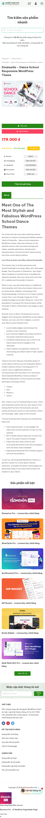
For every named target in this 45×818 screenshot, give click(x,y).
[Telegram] (12, 723)
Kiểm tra (30, 174)
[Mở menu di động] (41, 3)
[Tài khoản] (35, 3)
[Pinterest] (8, 723)
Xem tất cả (22, 673)
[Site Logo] (10, 3)
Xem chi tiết (30, 161)
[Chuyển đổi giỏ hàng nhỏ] (29, 3)
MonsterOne (16, 58)
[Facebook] (3, 723)
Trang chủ (5, 58)
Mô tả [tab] (6, 195)
